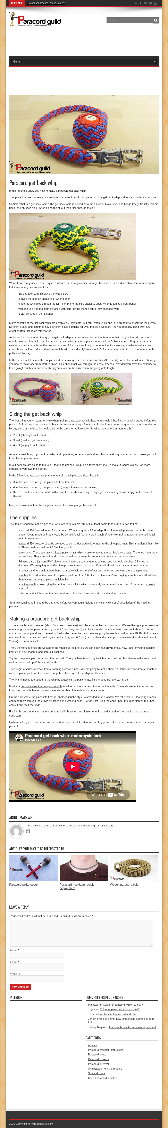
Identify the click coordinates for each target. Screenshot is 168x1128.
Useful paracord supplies (102, 1078)
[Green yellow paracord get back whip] (101, 404)
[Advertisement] (84, 41)
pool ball (23, 575)
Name (13, 950)
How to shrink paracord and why (117, 1014)
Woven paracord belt (124, 884)
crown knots (43, 669)
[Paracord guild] (35, 23)
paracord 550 (26, 530)
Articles (92, 1045)
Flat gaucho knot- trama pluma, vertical (132, 1027)
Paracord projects (98, 1059)
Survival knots (96, 1073)
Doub (30, 3)
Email (13, 962)
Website (15, 973)
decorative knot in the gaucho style (41, 686)
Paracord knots (97, 1054)
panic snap (24, 552)
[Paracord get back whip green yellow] (72, 279)
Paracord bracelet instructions (106, 1049)
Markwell (93, 1004)
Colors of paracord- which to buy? (123, 1004)
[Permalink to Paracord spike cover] (33, 879)
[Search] (156, 20)
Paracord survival (98, 1063)
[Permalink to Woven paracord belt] (134, 879)
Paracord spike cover (23, 884)
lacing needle (28, 584)
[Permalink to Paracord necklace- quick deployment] (84, 879)
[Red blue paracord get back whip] (40, 404)
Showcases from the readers (105, 1068)
